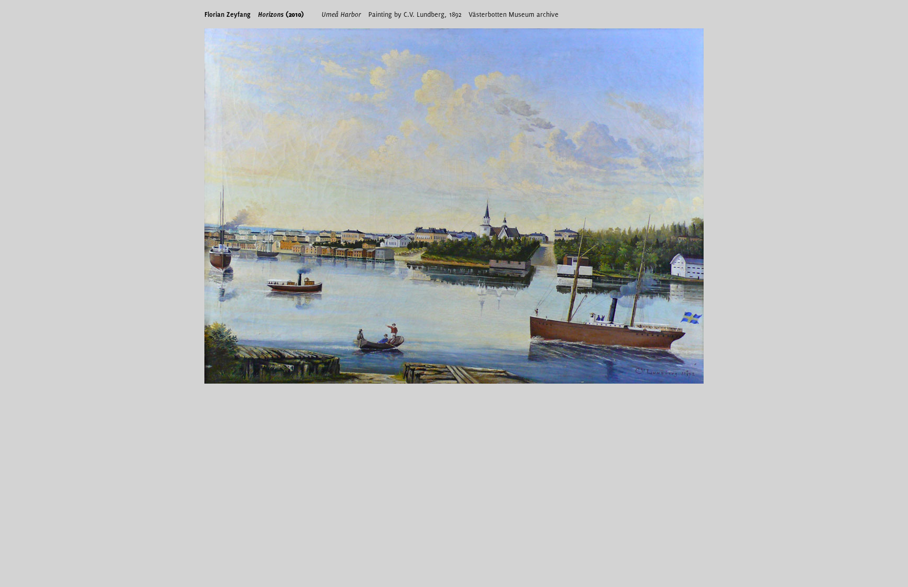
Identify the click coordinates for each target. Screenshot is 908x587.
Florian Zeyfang (227, 14)
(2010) (281, 14)
